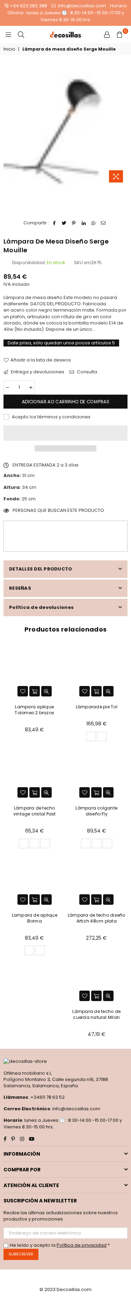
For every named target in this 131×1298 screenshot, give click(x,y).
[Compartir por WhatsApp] (93, 223)
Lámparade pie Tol (96, 707)
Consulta (86, 372)
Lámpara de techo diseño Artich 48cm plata (96, 918)
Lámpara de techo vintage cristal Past (34, 811)
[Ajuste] (107, 34)
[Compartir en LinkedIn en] (83, 223)
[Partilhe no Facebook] (54, 223)
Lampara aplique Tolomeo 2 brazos (34, 710)
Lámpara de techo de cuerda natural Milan (96, 1014)
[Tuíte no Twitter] (64, 223)
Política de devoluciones (41, 607)
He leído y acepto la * (60, 1245)
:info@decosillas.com (75, 1108)
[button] (65, 433)
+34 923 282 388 (28, 5)
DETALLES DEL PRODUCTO (40, 569)
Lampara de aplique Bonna (34, 918)
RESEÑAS (20, 588)
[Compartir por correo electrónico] (103, 223)
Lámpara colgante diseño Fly (96, 811)
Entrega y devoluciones (37, 372)
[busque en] (21, 34)
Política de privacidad (82, 1245)
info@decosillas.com (81, 5)
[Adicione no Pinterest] (74, 223)
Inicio (9, 49)
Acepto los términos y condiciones (50, 417)
